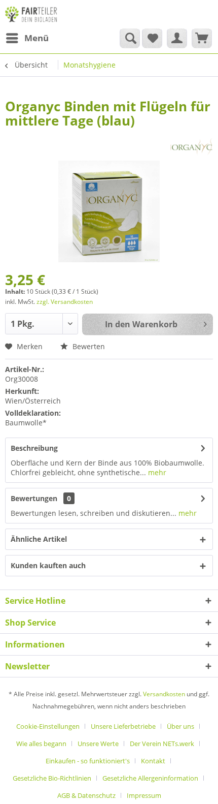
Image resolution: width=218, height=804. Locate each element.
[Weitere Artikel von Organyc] (191, 147)
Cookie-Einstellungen (48, 726)
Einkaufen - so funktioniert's (88, 760)
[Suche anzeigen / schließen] (130, 38)
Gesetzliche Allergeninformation (150, 778)
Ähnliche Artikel (39, 539)
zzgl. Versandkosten (65, 301)
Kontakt (153, 760)
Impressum (144, 795)
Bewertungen (34, 498)
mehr (156, 472)
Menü (36, 38)
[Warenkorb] (202, 38)
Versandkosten (164, 694)
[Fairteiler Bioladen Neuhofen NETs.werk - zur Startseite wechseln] (31, 14)
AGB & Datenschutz (86, 795)
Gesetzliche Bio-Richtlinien (52, 778)
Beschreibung (34, 448)
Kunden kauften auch (48, 565)
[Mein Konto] (177, 38)
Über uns (180, 726)
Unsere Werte (98, 743)
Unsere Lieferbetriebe (123, 726)
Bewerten (87, 346)
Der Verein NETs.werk (162, 743)
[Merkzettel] (152, 38)
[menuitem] (27, 38)
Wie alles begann (41, 743)
